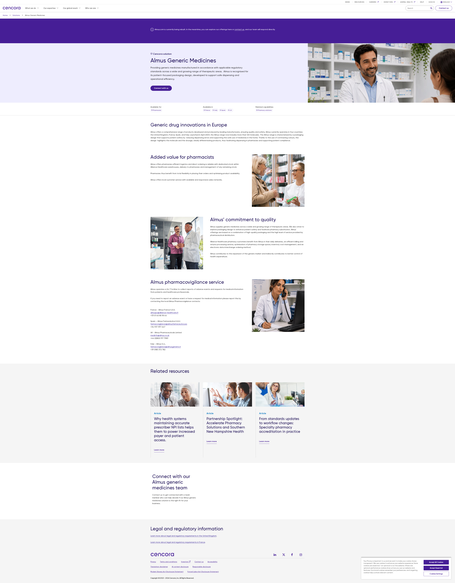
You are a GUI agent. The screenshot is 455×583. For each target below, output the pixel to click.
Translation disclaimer (159, 567)
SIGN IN (432, 2)
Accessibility (212, 562)
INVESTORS (388, 2)
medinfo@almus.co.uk (159, 335)
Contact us (199, 562)
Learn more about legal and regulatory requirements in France (177, 542)
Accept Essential (436, 568)
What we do (30, 8)
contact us (239, 29)
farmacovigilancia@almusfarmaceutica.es (168, 324)
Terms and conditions (168, 562)
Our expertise (49, 8)
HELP (422, 2)
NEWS (347, 2)
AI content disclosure (180, 567)
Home (5, 15)
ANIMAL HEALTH (406, 2)
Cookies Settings (436, 574)
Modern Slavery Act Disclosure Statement (166, 572)
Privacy (153, 562)
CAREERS (372, 2)
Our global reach (70, 8)
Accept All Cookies (436, 562)
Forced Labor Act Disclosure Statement (203, 572)
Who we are (90, 8)
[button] (446, 2)
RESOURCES (359, 2)
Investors (184, 562)
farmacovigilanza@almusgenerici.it (165, 347)
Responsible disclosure (202, 567)
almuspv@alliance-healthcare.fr (164, 313)
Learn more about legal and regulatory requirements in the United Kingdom (183, 536)
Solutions (16, 15)
